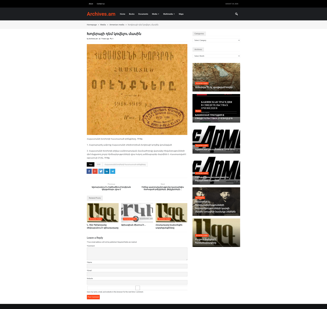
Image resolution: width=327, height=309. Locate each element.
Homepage (92, 24)
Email (89, 270)
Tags (90, 164)
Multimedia (168, 14)
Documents (143, 14)
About (91, 4)
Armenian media (116, 24)
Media (154, 14)
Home (122, 14)
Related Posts (95, 198)
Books (132, 14)
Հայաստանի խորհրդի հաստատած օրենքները (125, 164)
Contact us (101, 4)
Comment (91, 246)
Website (90, 278)
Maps (181, 14)
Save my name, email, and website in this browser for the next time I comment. (115, 292)
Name (89, 262)
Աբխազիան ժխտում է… (133, 225)
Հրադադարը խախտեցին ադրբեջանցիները (169, 226)
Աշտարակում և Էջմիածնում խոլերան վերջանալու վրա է (111, 188)
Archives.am (101, 14)
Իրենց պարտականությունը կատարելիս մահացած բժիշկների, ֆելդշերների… (163, 188)
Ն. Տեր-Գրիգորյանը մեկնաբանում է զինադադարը (103, 226)
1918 (98, 164)
